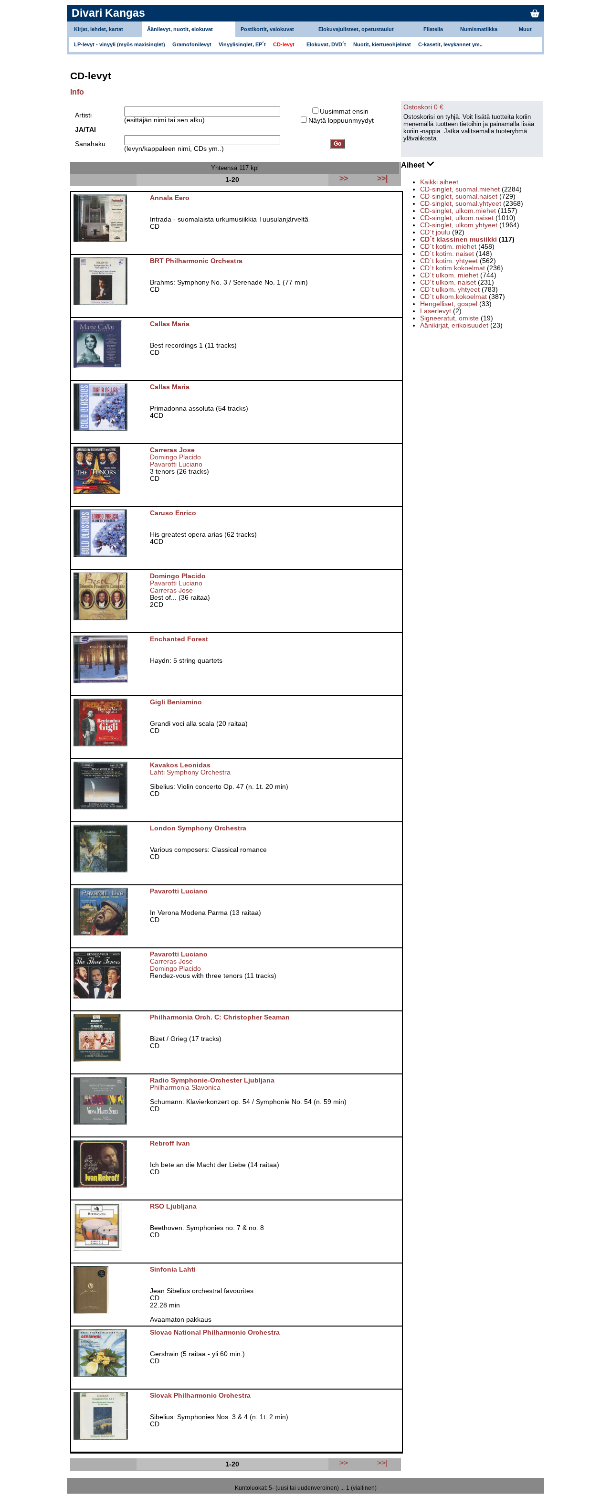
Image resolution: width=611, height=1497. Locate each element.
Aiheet (413, 165)
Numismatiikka (478, 29)
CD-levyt (284, 44)
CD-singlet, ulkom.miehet (458, 210)
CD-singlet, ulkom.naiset (457, 218)
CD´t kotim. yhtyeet (449, 261)
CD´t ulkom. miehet (449, 275)
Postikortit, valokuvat (267, 29)
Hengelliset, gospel (448, 304)
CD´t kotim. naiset (447, 253)
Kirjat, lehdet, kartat (98, 29)
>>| (382, 1462)
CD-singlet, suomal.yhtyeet (460, 203)
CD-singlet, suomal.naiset (458, 196)
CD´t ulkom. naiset (448, 282)
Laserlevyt (435, 311)
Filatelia (433, 29)
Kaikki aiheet (439, 182)
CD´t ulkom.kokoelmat (453, 296)
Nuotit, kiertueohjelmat (382, 44)
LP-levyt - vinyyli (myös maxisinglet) (119, 44)
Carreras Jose (171, 590)
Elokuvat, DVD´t (326, 44)
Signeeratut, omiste (449, 318)
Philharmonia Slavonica (185, 1087)
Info (77, 92)
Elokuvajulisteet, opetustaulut (356, 29)
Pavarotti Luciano (176, 464)
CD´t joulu (435, 232)
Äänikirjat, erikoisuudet (454, 325)
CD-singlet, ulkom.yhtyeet (458, 225)
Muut (525, 29)
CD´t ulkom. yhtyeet (450, 289)
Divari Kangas (108, 13)
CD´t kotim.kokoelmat (452, 268)
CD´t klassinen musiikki (458, 239)
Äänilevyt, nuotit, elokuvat (180, 29)
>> (343, 1462)
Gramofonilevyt (191, 44)
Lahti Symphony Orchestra (190, 772)
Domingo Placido (175, 457)
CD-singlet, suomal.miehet (460, 189)
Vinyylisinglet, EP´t (242, 44)
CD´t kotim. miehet (448, 246)
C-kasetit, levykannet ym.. (450, 44)
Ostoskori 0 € (423, 107)
